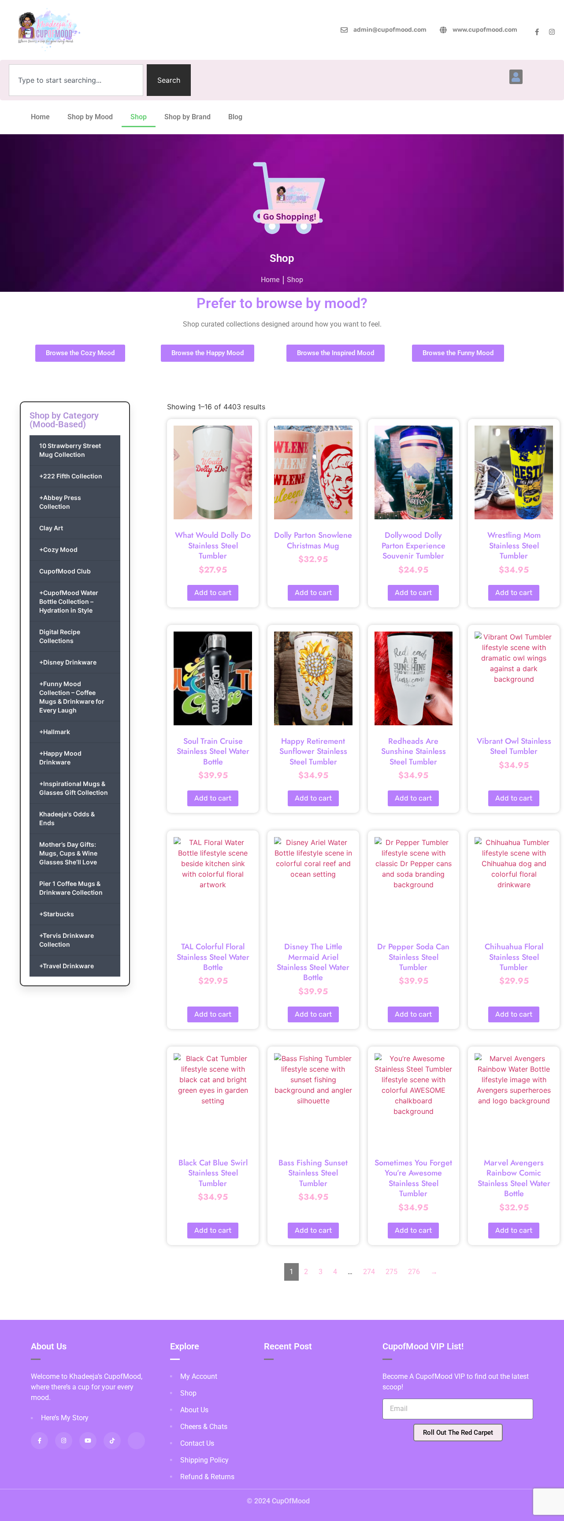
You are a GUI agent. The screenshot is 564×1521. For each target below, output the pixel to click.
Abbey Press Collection (60, 502)
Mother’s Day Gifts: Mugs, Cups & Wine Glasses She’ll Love (68, 853)
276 (414, 1272)
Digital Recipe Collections (59, 636)
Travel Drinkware (66, 966)
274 (369, 1272)
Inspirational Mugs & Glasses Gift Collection (73, 788)
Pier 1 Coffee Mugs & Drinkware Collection (71, 888)
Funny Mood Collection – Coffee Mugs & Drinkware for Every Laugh (71, 697)
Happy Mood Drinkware (60, 757)
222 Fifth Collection (70, 476)
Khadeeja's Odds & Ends (67, 818)
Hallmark (54, 731)
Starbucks (56, 914)
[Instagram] (552, 32)
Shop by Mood (90, 117)
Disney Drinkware (67, 662)
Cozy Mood (58, 549)
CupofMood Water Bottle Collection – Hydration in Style (68, 601)
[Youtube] (87, 1440)
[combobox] (76, 80)
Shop (138, 117)
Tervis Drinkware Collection (66, 940)
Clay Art (51, 528)
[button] (516, 77)
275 (391, 1272)
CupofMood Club (65, 571)
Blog (235, 117)
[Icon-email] (136, 1440)
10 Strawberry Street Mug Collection (70, 450)
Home (40, 117)
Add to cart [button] (212, 592)
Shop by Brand (187, 117)
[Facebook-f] (537, 32)
